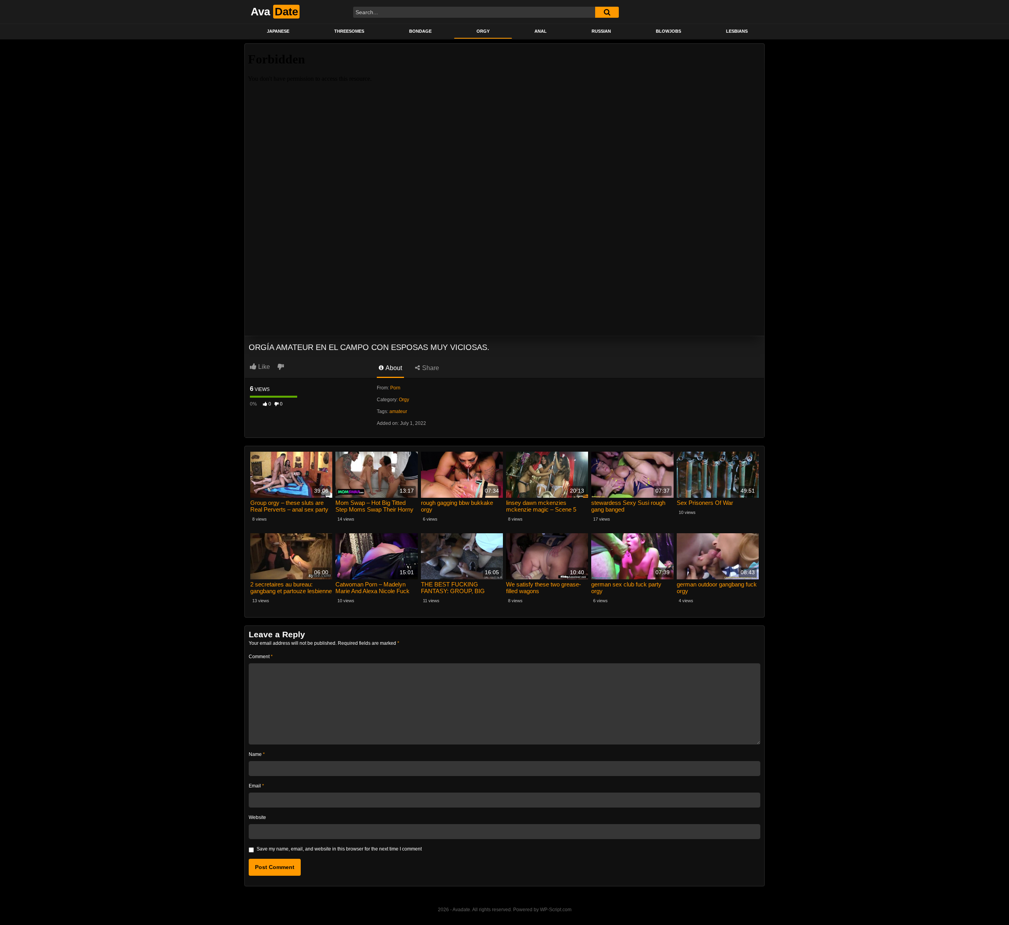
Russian (601, 31)
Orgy (483, 31)
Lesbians (737, 31)
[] (607, 12)
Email (256, 786)
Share (430, 368)
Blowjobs (668, 31)
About (393, 368)
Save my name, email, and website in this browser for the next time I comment (339, 849)
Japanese (278, 31)
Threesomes (349, 31)
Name (257, 754)
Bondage (420, 31)
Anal (540, 31)
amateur (398, 411)
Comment (261, 656)
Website (257, 817)
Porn (395, 388)
